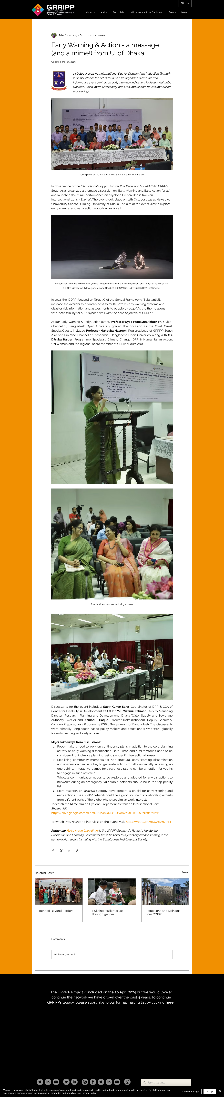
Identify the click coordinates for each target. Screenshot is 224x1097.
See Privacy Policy (86, 1093)
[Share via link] (77, 850)
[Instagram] (85, 1082)
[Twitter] (40, 1082)
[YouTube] (56, 1082)
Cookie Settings (191, 1091)
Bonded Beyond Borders (56, 910)
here (169, 1002)
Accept (209, 1091)
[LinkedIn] (48, 1082)
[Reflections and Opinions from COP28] (165, 891)
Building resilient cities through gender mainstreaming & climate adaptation (109, 912)
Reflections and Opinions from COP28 (162, 912)
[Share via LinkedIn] (69, 850)
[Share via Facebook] (52, 850)
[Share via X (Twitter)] (60, 850)
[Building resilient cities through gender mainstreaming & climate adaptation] (112, 891)
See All (185, 872)
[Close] (220, 1091)
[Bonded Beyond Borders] (58, 891)
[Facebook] (93, 1082)
